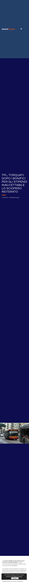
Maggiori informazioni (18, 576)
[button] (21, 28)
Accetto (15, 578)
